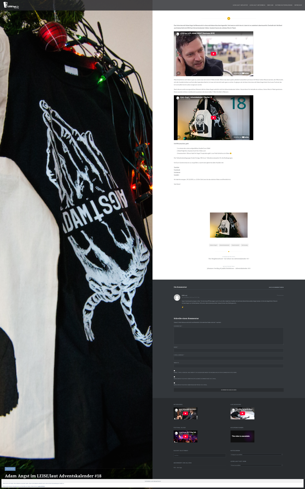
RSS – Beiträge (178, 467)
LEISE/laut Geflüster (240, 5)
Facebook (177, 170)
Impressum (298, 5)
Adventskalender (224, 245)
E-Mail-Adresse (179, 355)
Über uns (270, 5)
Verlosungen (10, 469)
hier (198, 158)
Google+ (176, 175)
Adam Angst (213, 245)
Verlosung (244, 245)
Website (176, 362)
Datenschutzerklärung (283, 5)
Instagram (177, 172)
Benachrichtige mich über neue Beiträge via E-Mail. (190, 384)
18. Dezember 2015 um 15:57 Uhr (191, 297)
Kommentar (178, 326)
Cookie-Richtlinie (41, 486)
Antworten (281, 295)
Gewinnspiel (235, 245)
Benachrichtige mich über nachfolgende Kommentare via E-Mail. (195, 378)
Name (176, 347)
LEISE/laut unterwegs (257, 5)
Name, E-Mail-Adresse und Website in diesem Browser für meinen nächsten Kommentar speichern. (205, 372)
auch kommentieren (276, 287)
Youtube (176, 167)
